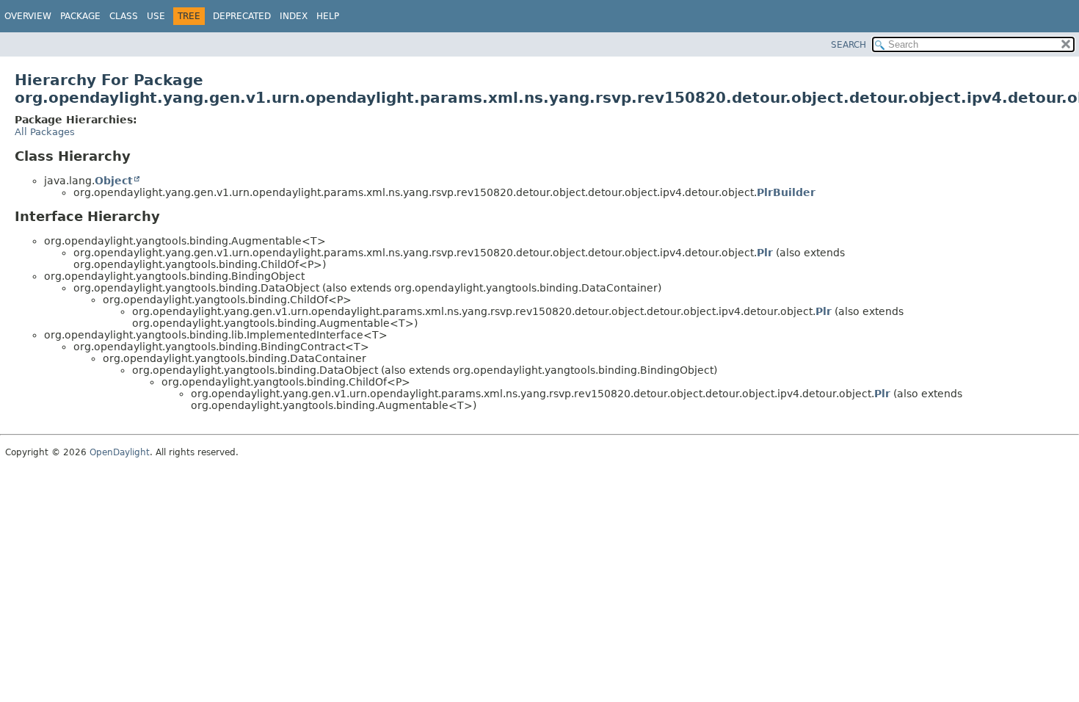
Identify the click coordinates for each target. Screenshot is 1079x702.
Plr (765, 252)
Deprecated (242, 16)
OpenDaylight (120, 452)
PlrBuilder (786, 192)
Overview (27, 16)
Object (114, 181)
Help (327, 16)
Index (294, 16)
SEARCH (848, 45)
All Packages (45, 131)
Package (80, 16)
